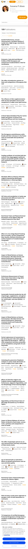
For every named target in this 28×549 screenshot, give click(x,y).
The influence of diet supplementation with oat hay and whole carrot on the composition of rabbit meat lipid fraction (14, 100)
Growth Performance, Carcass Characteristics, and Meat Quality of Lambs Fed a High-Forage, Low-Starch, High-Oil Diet (13, 42)
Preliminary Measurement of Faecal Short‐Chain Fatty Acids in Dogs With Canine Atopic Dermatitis (12, 277)
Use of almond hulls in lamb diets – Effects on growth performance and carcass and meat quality (13, 461)
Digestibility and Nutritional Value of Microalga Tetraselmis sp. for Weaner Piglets (12, 402)
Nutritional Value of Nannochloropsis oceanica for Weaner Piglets (13, 478)
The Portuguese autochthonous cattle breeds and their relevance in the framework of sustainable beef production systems (13, 136)
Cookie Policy (7, 535)
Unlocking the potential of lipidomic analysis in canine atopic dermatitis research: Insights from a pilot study (13, 361)
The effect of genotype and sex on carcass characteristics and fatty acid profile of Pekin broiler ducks (14, 443)
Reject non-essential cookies (14, 542)
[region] (14, 537)
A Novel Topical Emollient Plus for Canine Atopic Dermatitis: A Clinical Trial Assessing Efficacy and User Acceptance (14, 117)
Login (12, 1)
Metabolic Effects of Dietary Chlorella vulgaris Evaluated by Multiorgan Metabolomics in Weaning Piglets (12, 178)
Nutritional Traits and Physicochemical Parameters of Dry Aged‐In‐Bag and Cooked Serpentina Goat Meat (13, 217)
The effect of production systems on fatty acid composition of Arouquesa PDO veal (14, 82)
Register (19, 1)
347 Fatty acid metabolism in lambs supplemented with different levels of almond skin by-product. (13, 197)
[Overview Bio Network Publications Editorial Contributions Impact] (14, 22)
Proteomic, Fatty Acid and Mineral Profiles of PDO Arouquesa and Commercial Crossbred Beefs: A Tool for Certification (13, 61)
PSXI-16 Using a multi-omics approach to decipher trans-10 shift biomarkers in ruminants (13, 497)
